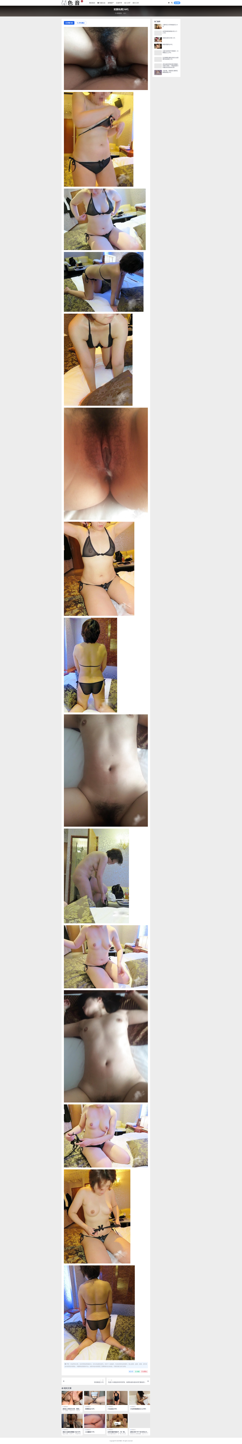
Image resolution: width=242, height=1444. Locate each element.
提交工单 (136, 3)
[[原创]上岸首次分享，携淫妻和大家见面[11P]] (72, 1398)
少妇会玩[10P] (112, 1409)
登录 (177, 3)
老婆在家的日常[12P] (169, 38)
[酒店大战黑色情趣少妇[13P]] (72, 1421)
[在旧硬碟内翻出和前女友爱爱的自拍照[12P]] (158, 59)
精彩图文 (92, 3)
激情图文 (119, 13)
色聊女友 (102, 3)
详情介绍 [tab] (70, 23)
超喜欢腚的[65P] (167, 44)
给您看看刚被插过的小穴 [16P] (170, 32)
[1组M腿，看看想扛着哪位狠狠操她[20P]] (158, 72)
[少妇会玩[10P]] (117, 1398)
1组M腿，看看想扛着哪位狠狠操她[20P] (170, 71)
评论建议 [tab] (82, 23)
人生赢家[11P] (89, 1432)
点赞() (145, 1371)
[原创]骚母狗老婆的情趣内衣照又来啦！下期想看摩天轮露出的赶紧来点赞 (170, 65)
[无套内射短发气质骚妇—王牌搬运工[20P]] (158, 52)
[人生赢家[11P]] (94, 1421)
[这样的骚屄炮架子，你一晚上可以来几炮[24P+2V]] (117, 1421)
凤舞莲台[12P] (89, 1409)
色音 (120, 1441)
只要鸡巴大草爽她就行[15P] (170, 25)
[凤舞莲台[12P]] (94, 1398)
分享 (132, 1371)
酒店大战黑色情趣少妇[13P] (71, 1432)
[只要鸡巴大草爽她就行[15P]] (158, 26)
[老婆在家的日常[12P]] (158, 39)
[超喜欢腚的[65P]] (158, 46)
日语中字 (119, 3)
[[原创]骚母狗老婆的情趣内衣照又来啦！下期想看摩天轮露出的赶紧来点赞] (158, 65)
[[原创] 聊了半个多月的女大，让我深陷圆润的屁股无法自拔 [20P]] (139, 1421)
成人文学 (127, 3)
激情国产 (111, 3)
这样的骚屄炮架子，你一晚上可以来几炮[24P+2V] (117, 1433)
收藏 (138, 1371)
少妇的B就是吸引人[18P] (138, 1409)
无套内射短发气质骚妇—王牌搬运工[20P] (170, 51)
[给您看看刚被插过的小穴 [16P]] (158, 33)
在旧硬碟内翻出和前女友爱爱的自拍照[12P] (170, 58)
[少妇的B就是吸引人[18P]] (139, 1398)
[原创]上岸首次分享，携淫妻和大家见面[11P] (72, 1409)
